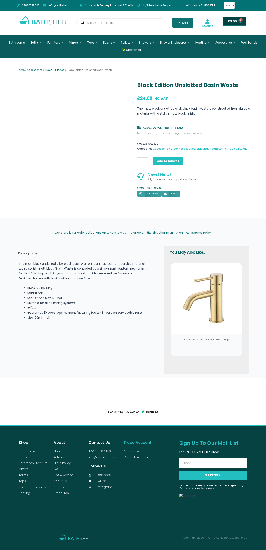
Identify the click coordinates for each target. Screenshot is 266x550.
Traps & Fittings (54, 70)
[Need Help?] (140, 176)
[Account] (207, 21)
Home (21, 70)
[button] (149, 194)
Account (207, 26)
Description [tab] (27, 253)
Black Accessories (183, 148)
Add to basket (168, 161)
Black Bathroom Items (211, 148)
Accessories (34, 70)
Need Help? (160, 174)
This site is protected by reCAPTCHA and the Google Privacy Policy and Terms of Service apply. (211, 487)
